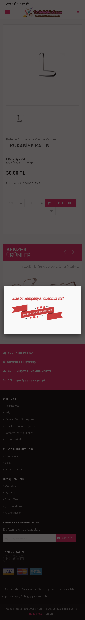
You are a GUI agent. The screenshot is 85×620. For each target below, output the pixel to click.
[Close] (81, 285)
